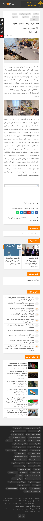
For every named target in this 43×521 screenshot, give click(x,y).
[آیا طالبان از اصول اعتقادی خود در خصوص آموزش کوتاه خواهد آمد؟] (21, 412)
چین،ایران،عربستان (35, 482)
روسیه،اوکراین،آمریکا (19, 447)
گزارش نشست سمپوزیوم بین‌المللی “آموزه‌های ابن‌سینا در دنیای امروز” (31, 262)
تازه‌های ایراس (25, 14)
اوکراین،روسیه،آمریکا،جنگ (18, 437)
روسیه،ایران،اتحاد (11, 450)
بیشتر (5, 417)
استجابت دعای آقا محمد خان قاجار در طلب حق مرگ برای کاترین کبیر (20, 320)
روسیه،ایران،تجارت (35, 453)
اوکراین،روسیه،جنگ (34, 441)
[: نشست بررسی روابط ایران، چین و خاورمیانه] (30, 32)
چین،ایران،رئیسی (17, 479)
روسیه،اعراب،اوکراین (34, 447)
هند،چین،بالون (36, 472)
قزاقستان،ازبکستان (35, 466)
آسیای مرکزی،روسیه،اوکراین (32, 428)
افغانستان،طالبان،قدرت (34, 434)
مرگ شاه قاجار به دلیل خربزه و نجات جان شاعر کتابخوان (20, 326)
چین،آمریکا (24, 472)
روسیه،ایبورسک (36, 450)
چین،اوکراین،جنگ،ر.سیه (33, 475)
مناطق (15, 17)
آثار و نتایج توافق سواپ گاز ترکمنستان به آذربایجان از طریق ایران (22, 315)
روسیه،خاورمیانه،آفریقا (21, 456)
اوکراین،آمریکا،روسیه (34, 437)
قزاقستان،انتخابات (20, 466)
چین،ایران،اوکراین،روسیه (33, 479)
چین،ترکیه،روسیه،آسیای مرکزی (17, 482)
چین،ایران (19, 475)
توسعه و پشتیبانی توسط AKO (21, 506)
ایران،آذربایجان (21, 441)
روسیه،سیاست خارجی (34, 463)
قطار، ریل (37, 469)
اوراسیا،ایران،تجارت (18, 434)
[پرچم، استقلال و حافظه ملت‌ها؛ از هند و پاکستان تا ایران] (21, 392)
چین (14, 14)
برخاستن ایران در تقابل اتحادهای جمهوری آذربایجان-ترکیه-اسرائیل (22, 309)
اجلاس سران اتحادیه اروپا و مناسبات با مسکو (21, 330)
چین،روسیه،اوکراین (24, 485)
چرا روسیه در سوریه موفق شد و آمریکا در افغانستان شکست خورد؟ (22, 341)
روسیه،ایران (24, 450)
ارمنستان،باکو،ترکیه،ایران (19, 431)
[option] (30, 256)
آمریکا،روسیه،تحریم (35, 431)
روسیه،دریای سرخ (35, 460)
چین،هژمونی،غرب (12, 488)
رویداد (35, 17)
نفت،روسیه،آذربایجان (24, 469)
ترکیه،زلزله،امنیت (35, 444)
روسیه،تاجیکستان (20, 453)
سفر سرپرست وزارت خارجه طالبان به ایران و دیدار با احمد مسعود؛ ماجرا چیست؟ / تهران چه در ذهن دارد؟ (19, 348)
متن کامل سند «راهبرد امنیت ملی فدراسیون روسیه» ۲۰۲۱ (21, 336)
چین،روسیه (37, 485)
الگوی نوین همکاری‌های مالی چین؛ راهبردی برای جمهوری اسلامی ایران (12, 261)
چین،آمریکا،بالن (13, 472)
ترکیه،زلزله (9, 441)
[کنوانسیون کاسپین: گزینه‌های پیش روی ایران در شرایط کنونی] (21, 384)
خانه (36, 14)
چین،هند (24, 488)
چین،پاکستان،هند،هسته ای (32, 491)
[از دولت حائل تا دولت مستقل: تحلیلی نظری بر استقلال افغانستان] (21, 366)
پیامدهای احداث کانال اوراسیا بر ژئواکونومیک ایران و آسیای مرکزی (21, 304)
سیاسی (25, 17)
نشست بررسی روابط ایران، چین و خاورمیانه (25, 23)
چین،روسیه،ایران (35, 488)
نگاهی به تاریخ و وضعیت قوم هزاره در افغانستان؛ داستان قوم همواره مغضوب (19, 298)
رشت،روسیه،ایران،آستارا (20, 444)
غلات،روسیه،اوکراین (18, 463)
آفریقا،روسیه (18, 428)
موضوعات (34, 19)
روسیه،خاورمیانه (35, 456)
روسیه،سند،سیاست (21, 460)
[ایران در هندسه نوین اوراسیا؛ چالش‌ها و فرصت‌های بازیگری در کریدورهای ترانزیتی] (21, 375)
